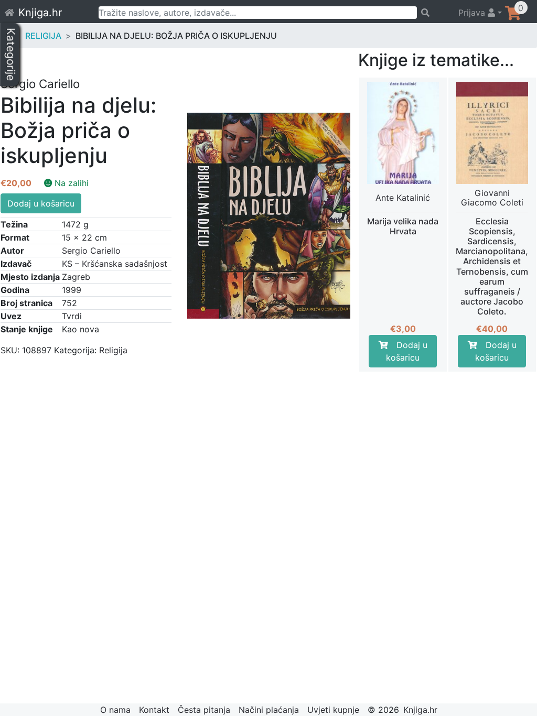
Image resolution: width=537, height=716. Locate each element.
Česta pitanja (204, 709)
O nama (115, 709)
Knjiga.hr (40, 12)
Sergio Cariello (91, 250)
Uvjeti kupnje (333, 709)
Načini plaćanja (269, 709)
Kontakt (154, 709)
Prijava (473, 12)
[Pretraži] (433, 12)
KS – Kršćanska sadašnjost (114, 263)
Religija (43, 35)
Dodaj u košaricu (40, 203)
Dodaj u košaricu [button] (406, 351)
